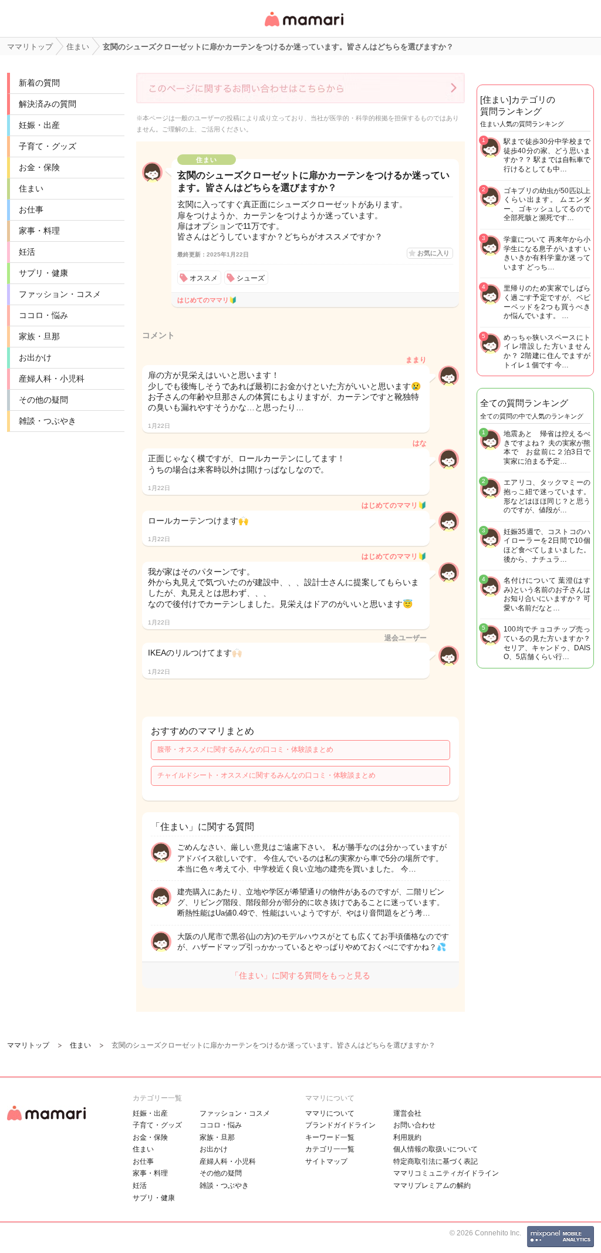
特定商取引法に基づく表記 (435, 1161)
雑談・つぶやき (47, 420)
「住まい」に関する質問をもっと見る (300, 975)
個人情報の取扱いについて (435, 1149)
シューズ (251, 278)
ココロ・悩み (43, 315)
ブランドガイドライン (340, 1125)
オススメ (204, 278)
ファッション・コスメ (60, 294)
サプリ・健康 (43, 273)
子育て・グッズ (47, 146)
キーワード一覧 (329, 1137)
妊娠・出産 (39, 125)
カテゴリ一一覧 (329, 1149)
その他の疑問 (43, 399)
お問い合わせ (414, 1125)
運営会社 (407, 1113)
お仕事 (31, 209)
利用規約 (407, 1137)
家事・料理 (39, 230)
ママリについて (329, 1113)
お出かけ (35, 357)
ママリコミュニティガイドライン (446, 1173)
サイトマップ (326, 1161)
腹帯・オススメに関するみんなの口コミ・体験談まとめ (245, 749)
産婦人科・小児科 (52, 378)
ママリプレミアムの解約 (432, 1185)
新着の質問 (39, 82)
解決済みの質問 (47, 104)
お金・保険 (39, 167)
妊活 (27, 251)
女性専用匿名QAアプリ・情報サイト (303, 27)
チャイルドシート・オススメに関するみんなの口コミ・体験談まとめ (266, 775)
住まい (31, 188)
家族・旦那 (39, 336)
